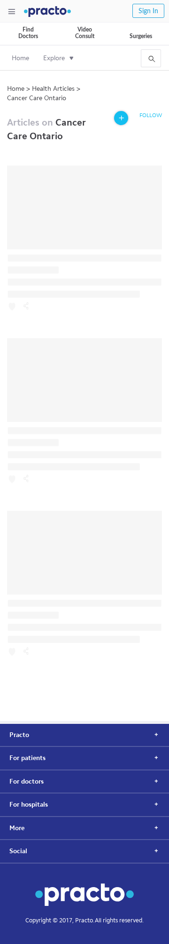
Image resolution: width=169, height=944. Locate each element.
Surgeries (141, 36)
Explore (54, 58)
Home (20, 58)
